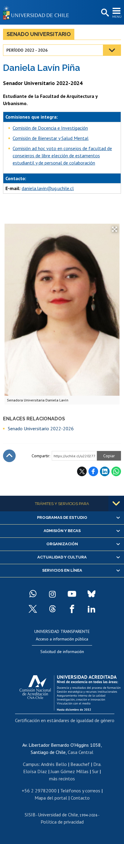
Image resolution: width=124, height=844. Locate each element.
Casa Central (80, 752)
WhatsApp (116, 471)
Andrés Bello (54, 764)
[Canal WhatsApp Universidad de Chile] (32, 593)
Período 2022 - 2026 (27, 50)
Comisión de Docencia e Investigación (50, 128)
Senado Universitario (39, 34)
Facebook (93, 471)
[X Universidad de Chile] (32, 608)
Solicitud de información (62, 651)
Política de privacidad (62, 822)
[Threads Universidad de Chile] (52, 608)
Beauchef (80, 764)
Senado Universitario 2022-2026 (41, 428)
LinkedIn (105, 471)
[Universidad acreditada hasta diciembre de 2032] (70, 691)
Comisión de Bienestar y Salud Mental (50, 138)
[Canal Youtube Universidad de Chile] (71, 593)
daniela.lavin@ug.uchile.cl (48, 188)
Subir (9, 455)
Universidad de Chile (58, 815)
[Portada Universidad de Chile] (37, 12)
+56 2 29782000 (39, 791)
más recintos (62, 779)
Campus (31, 764)
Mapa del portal (51, 798)
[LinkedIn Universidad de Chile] (91, 608)
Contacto (80, 798)
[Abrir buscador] (104, 13)
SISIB (30, 815)
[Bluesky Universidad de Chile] (91, 593)
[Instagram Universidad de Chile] (52, 593)
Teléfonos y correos (80, 791)
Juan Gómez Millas (69, 771)
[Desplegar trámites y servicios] (116, 503)
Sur (95, 771)
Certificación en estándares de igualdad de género (64, 720)
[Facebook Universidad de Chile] (71, 608)
